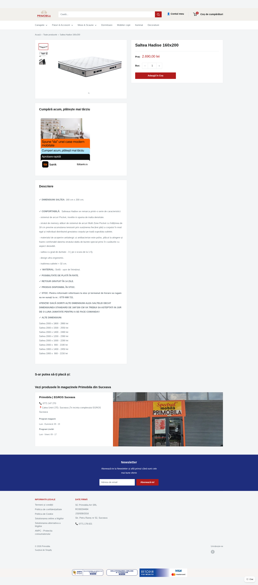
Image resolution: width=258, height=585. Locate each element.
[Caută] (158, 14)
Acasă (38, 34)
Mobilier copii (123, 25)
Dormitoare (106, 25)
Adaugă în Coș (155, 75)
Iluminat (139, 25)
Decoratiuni (153, 25)
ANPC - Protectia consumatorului (43, 532)
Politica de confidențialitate (48, 509)
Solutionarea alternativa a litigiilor (47, 525)
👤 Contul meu (175, 14)
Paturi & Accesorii (61, 25)
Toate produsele (50, 34)
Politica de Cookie (44, 514)
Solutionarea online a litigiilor (49, 518)
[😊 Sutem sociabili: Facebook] (213, 552)
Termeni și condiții (44, 505)
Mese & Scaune (86, 25)
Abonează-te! (147, 482)
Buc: (137, 66)
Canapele (39, 25)
